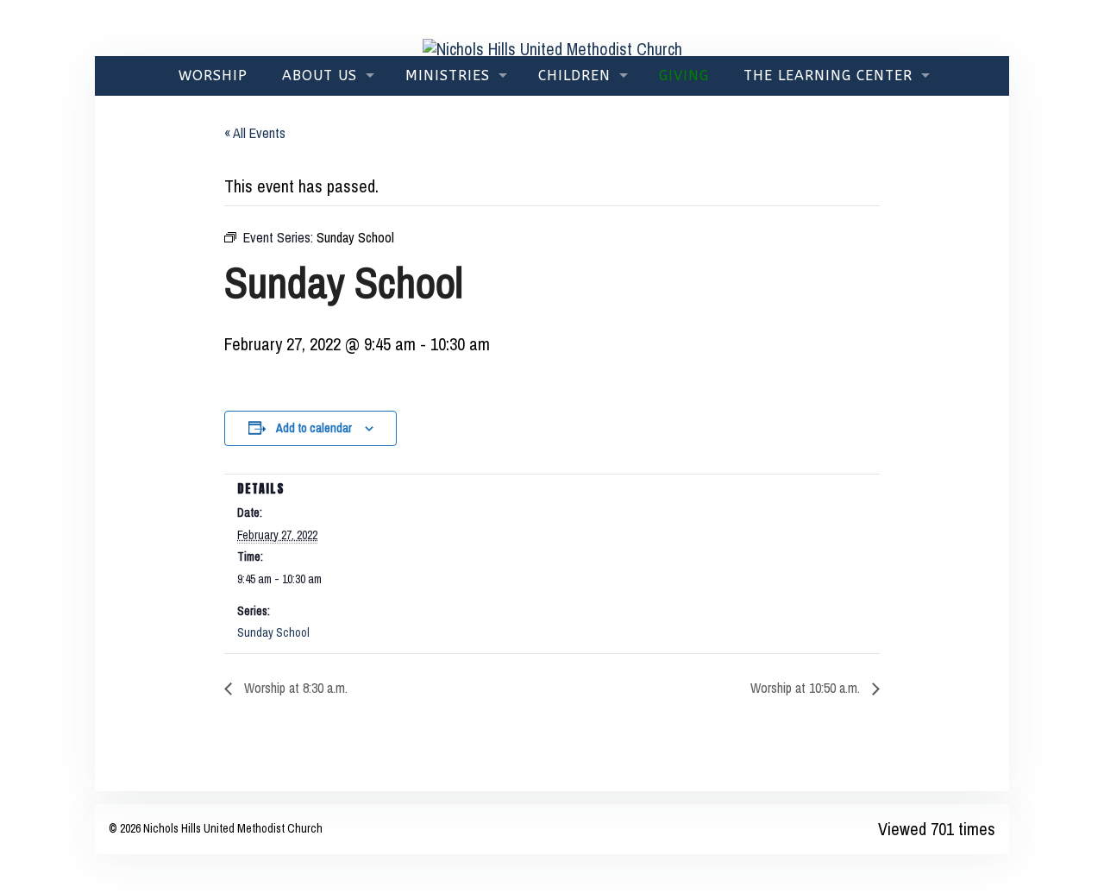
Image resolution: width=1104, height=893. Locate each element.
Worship (213, 75)
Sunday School (273, 632)
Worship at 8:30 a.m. (294, 687)
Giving (684, 75)
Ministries (447, 75)
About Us (319, 75)
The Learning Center (828, 75)
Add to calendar (314, 428)
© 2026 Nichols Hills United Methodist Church (216, 828)
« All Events (254, 132)
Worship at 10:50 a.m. (806, 687)
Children (574, 75)
